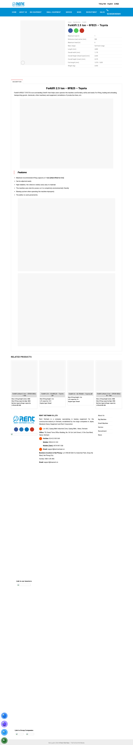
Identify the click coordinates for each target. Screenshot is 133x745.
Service (69, 12)
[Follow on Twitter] (21, 429)
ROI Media (81, 743)
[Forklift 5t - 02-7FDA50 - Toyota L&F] (80, 376)
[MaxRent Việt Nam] (23, 4)
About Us (23, 12)
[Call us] (76, 30)
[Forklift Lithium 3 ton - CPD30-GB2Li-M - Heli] (108, 376)
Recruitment (91, 12)
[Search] (121, 4)
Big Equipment (36, 12)
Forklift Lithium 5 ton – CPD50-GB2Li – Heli (24, 394)
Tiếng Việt (102, 4)
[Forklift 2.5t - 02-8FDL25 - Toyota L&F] (52, 376)
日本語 (116, 4)
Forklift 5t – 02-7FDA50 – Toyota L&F (80, 394)
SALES (102, 12)
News (79, 12)
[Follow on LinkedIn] (27, 429)
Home (14, 12)
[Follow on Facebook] (70, 30)
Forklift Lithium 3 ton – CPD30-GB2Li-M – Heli (109, 394)
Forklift (84, 22)
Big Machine (76, 22)
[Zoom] (23, 63)
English (110, 4)
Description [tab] (17, 82)
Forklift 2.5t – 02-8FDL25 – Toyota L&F (52, 394)
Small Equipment (54, 12)
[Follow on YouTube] (82, 30)
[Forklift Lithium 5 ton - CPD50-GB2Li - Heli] (24, 376)
